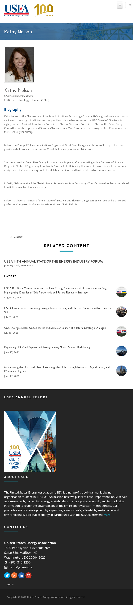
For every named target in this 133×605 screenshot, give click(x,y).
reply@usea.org (21, 567)
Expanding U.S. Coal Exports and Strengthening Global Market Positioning (47, 347)
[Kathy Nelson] (19, 64)
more (107, 514)
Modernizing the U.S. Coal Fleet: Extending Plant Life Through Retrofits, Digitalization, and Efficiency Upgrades (57, 369)
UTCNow (16, 237)
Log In (10, 584)
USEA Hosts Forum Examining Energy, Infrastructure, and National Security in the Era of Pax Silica (58, 310)
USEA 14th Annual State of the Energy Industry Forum (53, 261)
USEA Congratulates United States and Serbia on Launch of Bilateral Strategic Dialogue (55, 328)
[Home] (28, 10)
